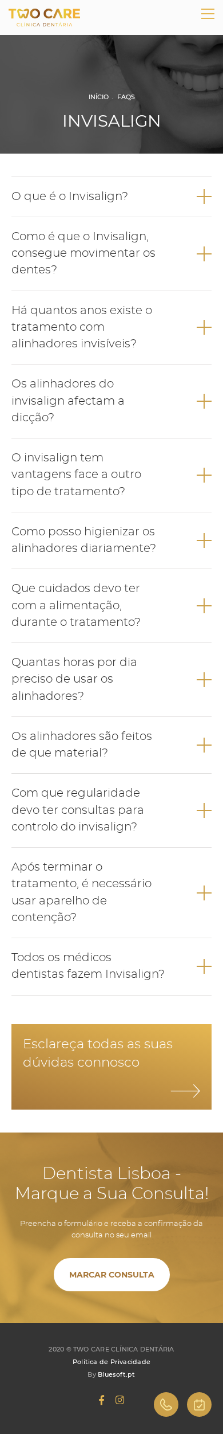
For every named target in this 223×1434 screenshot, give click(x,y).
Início (99, 97)
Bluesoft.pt (116, 1374)
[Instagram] (120, 1400)
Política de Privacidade (111, 1362)
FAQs (126, 97)
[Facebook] (101, 1400)
